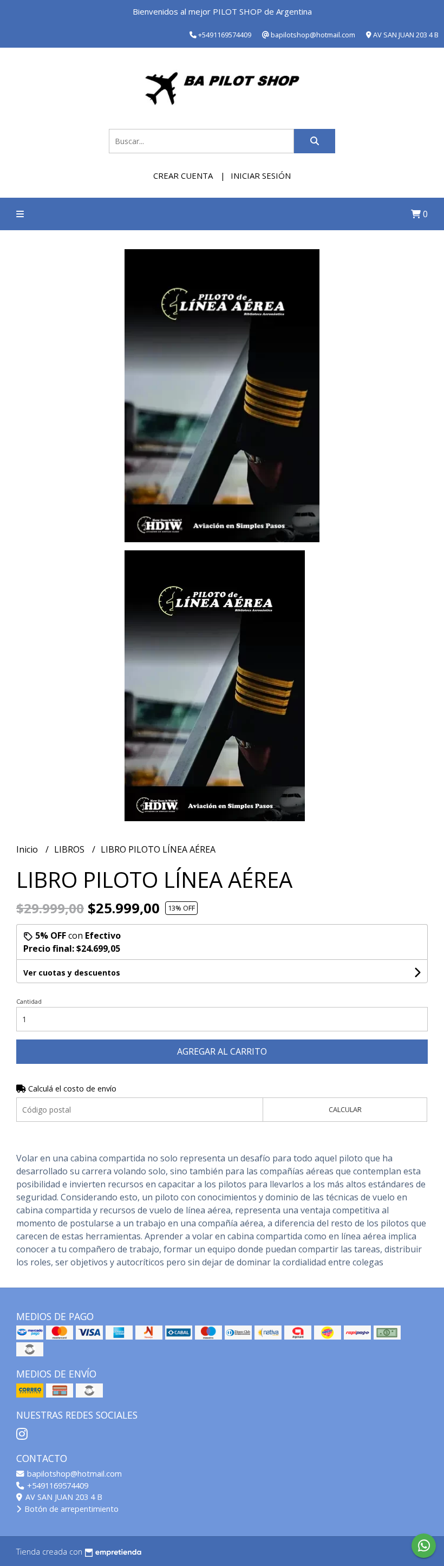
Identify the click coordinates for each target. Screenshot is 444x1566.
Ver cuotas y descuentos (71, 972)
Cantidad (29, 1001)
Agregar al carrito (222, 1051)
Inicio (28, 849)
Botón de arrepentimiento (70, 1509)
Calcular (345, 1109)
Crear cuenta (183, 175)
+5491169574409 (56, 1485)
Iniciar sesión (261, 175)
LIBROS (70, 849)
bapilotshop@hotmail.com (73, 1473)
